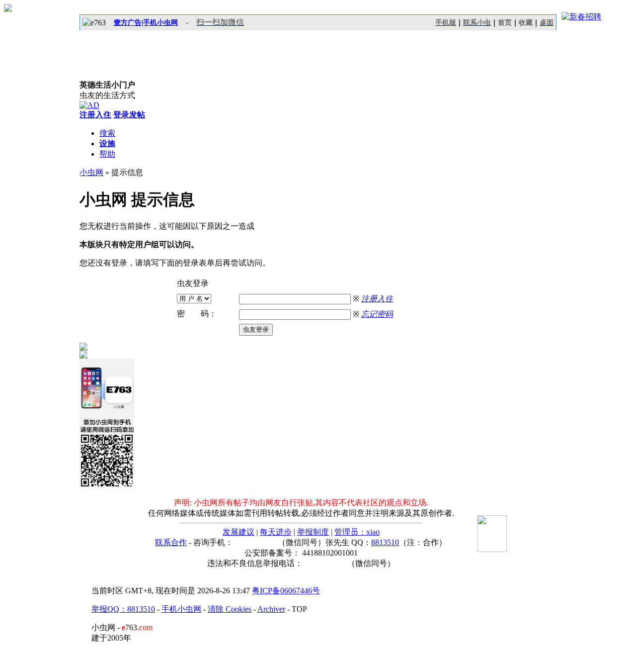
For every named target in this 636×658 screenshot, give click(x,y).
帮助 (107, 154)
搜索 (107, 133)
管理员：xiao (357, 532)
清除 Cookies (229, 609)
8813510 (385, 542)
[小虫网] (124, 55)
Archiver (271, 609)
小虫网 (91, 172)
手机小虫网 (181, 609)
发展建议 (238, 532)
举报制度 (313, 532)
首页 (505, 22)
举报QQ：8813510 (123, 609)
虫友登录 (256, 329)
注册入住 (377, 298)
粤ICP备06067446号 (286, 590)
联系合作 (171, 542)
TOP (299, 609)
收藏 (526, 22)
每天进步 (276, 532)
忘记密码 (377, 314)
